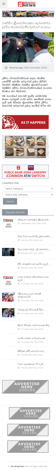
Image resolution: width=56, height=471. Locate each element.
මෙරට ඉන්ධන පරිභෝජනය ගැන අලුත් (33, 278)
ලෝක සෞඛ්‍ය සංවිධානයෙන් (33, 338)
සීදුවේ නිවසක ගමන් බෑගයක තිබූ (35, 325)
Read (8, 221)
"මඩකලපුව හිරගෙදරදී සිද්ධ (32, 309)
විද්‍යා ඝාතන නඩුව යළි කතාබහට (34, 249)
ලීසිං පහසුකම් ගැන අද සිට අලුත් (34, 264)
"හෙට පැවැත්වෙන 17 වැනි (32, 364)
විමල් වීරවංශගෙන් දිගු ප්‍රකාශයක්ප (35, 236)
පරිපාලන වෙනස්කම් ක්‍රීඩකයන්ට (35, 219)
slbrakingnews (17, 466)
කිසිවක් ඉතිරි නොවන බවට (32, 351)
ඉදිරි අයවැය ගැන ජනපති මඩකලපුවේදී (29, 295)
